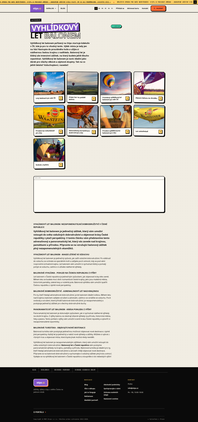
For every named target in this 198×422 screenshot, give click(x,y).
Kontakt (145, 8)
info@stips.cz (133, 388)
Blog (63, 8)
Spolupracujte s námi (112, 388)
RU (102, 8)
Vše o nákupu (89, 388)
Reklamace (45, 370)
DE (105, 8)
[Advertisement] (99, 196)
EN (99, 8)
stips (37, 8)
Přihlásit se (120, 8)
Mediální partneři (91, 400)
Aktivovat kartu (133, 8)
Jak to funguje (90, 392)
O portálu (38, 412)
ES (112, 8)
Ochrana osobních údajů (85, 370)
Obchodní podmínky (62, 370)
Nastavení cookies (111, 399)
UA (109, 8)
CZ (96, 8)
